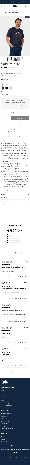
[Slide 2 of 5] (11, 59)
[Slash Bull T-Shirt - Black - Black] (6, 88)
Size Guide (16, 113)
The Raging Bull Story (6, 413)
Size (2, 91)
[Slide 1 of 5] (7, 59)
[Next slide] (28, 2)
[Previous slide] (1, 2)
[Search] (4, 6)
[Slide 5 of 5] (22, 59)
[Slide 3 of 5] (15, 59)
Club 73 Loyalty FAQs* (6, 405)
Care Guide (4, 198)
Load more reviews (15, 371)
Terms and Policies (15, 460)
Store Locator (4, 416)
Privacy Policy (4, 426)
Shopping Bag (4, 441)
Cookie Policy (4, 423)
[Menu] (1, 6)
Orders (3, 439)
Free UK (7, 2)
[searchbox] (8, 253)
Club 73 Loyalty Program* (7, 403)
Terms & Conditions (6, 421)
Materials (3, 194)
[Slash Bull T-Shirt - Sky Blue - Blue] (10, 88)
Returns (3, 398)
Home (5, 12)
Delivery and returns (6, 201)
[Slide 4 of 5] (18, 59)
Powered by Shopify (21, 457)
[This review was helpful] (24, 277)
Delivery (12, 2)
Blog (2, 418)
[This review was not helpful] (26, 277)
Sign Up (15, 452)
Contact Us (4, 393)
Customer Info (5, 436)
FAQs (2, 204)
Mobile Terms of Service (7, 428)
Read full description (6, 79)
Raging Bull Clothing (12, 457)
